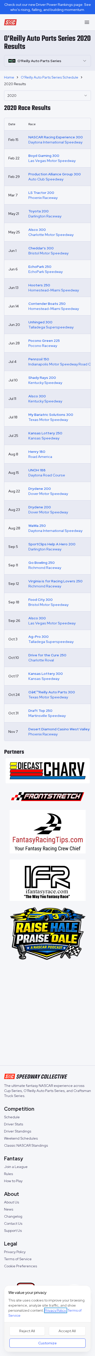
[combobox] (47, 95)
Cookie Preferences (20, 1266)
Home (9, 77)
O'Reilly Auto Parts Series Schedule (49, 77)
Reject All (27, 1331)
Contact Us (13, 1223)
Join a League (16, 1166)
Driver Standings (17, 1131)
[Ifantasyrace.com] (48, 880)
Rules (8, 1174)
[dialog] (47, 1318)
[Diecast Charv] (48, 771)
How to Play (13, 1181)
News (8, 1209)
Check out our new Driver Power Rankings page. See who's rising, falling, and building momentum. (47, 7)
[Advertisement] (47, 1013)
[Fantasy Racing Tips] (48, 832)
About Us (11, 1202)
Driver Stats (13, 1124)
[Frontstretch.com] (48, 796)
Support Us (13, 1230)
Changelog (13, 1216)
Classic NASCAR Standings (26, 1145)
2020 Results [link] (15, 84)
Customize (47, 1343)
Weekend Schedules (21, 1138)
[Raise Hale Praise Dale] (48, 933)
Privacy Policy (15, 1252)
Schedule (12, 1117)
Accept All (67, 1331)
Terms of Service (18, 1259)
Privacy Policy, (56, 1310)
